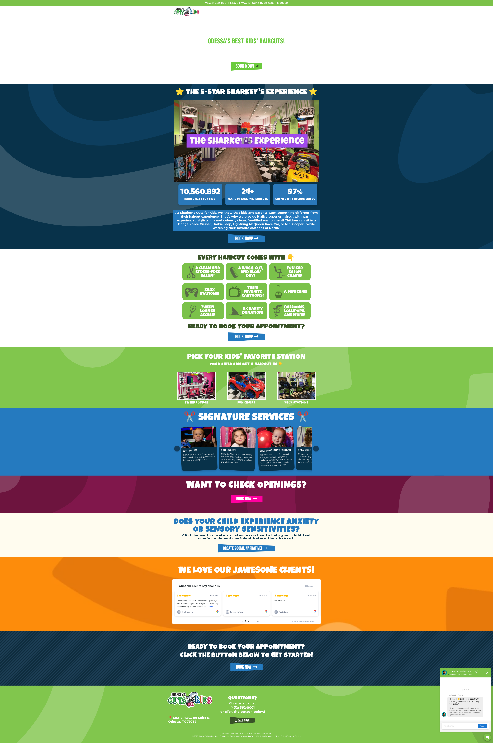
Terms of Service (294, 736)
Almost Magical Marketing (240, 736)
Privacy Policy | (280, 736)
